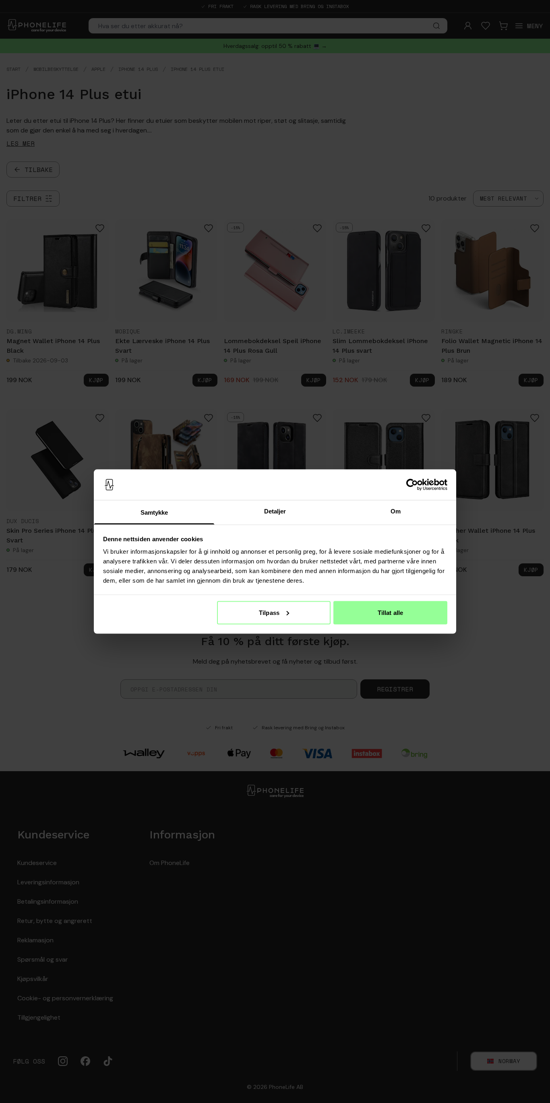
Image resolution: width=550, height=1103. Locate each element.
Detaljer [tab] (275, 511)
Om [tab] (396, 511)
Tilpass (269, 612)
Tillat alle (390, 612)
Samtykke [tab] (154, 512)
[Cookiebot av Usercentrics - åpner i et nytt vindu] (412, 485)
